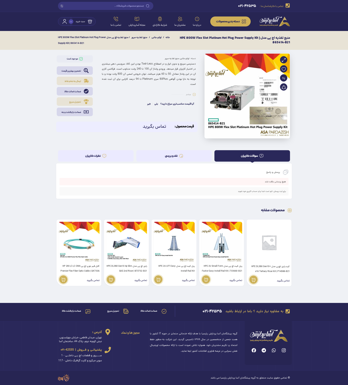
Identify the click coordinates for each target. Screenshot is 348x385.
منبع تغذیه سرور (139, 37)
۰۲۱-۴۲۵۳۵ (212, 311)
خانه (168, 37)
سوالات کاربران (249, 156)
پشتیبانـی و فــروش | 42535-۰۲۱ (81, 350)
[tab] (252, 156)
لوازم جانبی (156, 37)
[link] (272, 21)
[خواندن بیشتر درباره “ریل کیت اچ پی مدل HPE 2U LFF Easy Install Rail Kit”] (158, 279)
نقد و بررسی (171, 156)
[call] (108, 350)
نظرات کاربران (93, 156)
